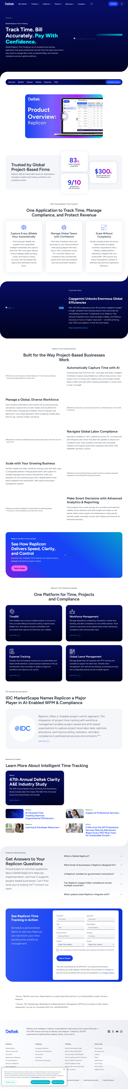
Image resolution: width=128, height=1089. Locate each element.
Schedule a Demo (114, 82)
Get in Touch (64, 958)
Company (89, 932)
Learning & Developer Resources (42, 827)
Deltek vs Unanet (70, 1069)
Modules (38, 82)
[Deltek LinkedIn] (109, 1031)
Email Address (91, 924)
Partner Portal (99, 1066)
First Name (60, 916)
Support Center (99, 1069)
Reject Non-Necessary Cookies (40, 1082)
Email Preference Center (90, 1080)
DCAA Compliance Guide (72, 1063)
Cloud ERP (9, 1054)
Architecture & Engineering (43, 1051)
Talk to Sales (19, 568)
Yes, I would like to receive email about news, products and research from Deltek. (87, 950)
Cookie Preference (108, 1080)
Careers (97, 1054)
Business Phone (61, 932)
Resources (47, 82)
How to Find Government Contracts (76, 1057)
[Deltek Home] (9, 4)
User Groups (98, 1063)
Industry (59, 941)
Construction (39, 1054)
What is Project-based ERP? (73, 1051)
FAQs (56, 82)
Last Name (90, 916)
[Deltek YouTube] (117, 1031)
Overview (11, 82)
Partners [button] (58, 4)
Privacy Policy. (109, 973)
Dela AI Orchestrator (12, 1051)
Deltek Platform (10, 1048)
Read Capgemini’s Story (78, 328)
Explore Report (14, 800)
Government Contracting (43, 1060)
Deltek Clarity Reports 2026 (73, 1048)
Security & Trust (99, 1051)
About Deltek (99, 1048)
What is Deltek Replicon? (76, 856)
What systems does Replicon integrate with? (87, 894)
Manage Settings (10, 1082)
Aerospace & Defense (42, 1048)
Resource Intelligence (12, 1063)
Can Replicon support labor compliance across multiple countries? (88, 884)
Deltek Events (99, 1060)
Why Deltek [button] (23, 4)
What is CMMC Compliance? (73, 1060)
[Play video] (64, 116)
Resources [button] (69, 4)
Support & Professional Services (102, 813)
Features (30, 82)
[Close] (64, 1069)
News (96, 1057)
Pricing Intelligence (11, 1060)
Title (58, 924)
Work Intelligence (11, 1066)
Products (8, 18)
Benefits (21, 82)
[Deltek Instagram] (121, 1031)
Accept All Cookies (58, 1082)
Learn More (13, 635)
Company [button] (82, 4)
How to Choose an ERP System (74, 1054)
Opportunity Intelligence (13, 1057)
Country (89, 941)
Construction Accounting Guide (74, 1066)
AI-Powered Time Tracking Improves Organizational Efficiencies (39, 816)
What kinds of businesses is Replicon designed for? (90, 865)
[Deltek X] (113, 1031)
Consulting (38, 1057)
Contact (113, 4)
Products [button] (35, 4)
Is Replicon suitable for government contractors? (89, 874)
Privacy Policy (35, 1077)
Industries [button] (47, 4)
